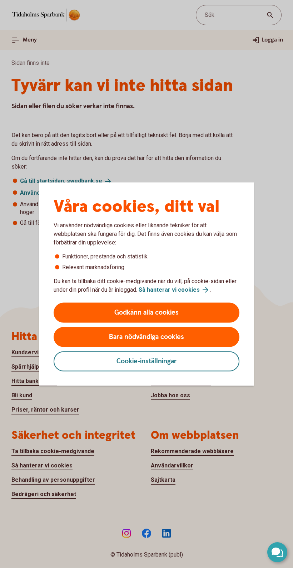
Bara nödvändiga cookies (146, 336)
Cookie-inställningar (146, 361)
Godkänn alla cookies (146, 312)
